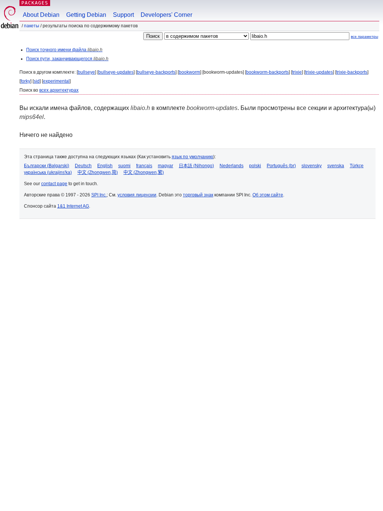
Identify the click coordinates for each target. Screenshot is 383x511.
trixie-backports (351, 72)
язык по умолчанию (192, 156)
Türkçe (357, 165)
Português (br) (281, 165)
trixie (297, 72)
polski (255, 165)
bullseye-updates (116, 72)
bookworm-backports (267, 72)
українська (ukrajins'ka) (48, 172)
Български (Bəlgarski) (46, 165)
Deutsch (83, 165)
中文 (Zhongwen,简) (97, 172)
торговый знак (198, 195)
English (105, 165)
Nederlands (231, 165)
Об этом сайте (267, 195)
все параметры (364, 36)
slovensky (311, 165)
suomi (124, 165)
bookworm (189, 72)
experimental (56, 81)
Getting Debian (86, 15)
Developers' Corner (166, 15)
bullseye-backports (156, 72)
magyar (165, 165)
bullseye (86, 72)
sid (37, 81)
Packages (34, 3)
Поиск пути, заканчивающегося (67, 58)
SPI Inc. (99, 195)
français (144, 165)
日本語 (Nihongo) (196, 165)
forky (25, 81)
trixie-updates (319, 72)
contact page (54, 183)
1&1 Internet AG (73, 206)
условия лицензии (136, 195)
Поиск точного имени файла (64, 49)
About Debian (41, 15)
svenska (335, 165)
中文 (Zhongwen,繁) (143, 172)
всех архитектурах (59, 90)
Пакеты (31, 25)
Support (123, 15)
